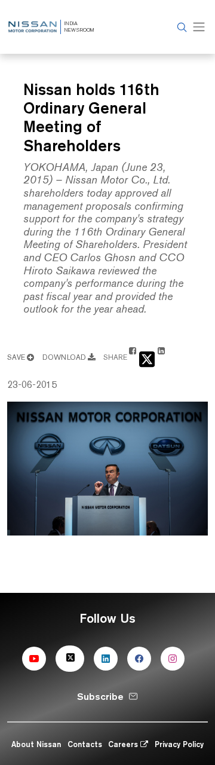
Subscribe (100, 696)
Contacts (84, 744)
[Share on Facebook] (132, 356)
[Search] (180, 27)
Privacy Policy (179, 744)
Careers (124, 744)
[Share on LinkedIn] (161, 356)
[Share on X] (147, 358)
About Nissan (36, 744)
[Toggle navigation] (199, 27)
